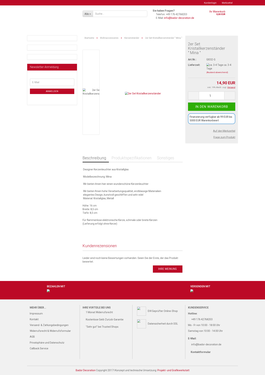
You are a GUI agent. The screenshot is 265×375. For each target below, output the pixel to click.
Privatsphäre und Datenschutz (47, 342)
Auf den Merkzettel (224, 130)
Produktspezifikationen (132, 158)
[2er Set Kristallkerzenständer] (143, 92)
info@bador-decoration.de (179, 17)
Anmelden (52, 91)
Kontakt (34, 319)
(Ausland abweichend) (217, 72)
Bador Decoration (86, 370)
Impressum (36, 313)
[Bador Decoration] (53, 16)
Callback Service (39, 348)
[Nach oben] (255, 369)
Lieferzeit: (194, 64)
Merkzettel (227, 3)
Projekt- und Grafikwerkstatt (173, 370)
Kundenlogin (210, 3)
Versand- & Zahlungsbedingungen (49, 325)
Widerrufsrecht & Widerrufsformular (50, 330)
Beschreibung (94, 158)
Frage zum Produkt (224, 137)
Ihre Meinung (167, 268)
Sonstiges (165, 158)
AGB (32, 336)
